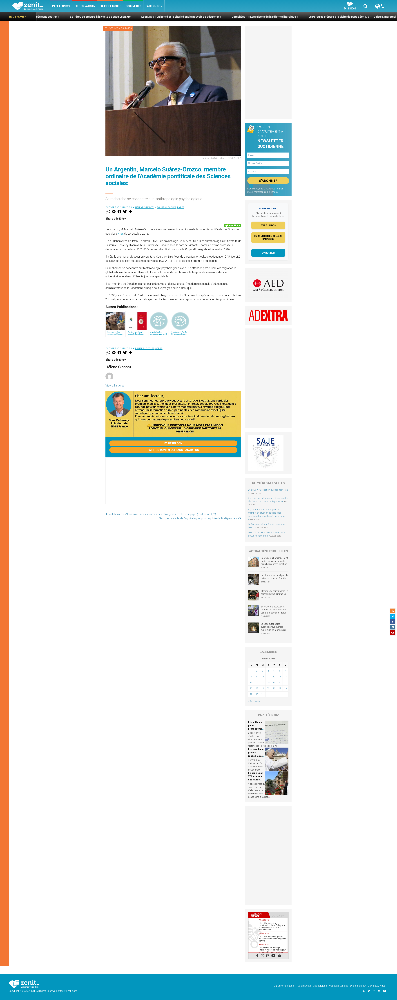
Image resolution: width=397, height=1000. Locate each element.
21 (285, 682)
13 (280, 676)
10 (262, 676)
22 (251, 688)
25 (268, 688)
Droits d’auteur (358, 985)
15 (251, 682)
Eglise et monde (110, 6)
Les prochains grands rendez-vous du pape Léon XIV (256, 756)
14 (285, 676)
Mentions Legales (338, 985)
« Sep (250, 701)
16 (257, 682)
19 (274, 682)
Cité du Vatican (85, 6)
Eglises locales (114, 28)
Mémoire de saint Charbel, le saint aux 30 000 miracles (274, 592)
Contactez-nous (376, 985)
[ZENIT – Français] (31, 6)
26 (274, 688)
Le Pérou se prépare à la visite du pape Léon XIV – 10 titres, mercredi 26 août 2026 (279, 16)
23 (257, 688)
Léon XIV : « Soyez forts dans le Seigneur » (369, 16)
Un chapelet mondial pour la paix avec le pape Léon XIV (274, 577)
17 (262, 682)
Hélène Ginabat (144, 207)
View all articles (114, 385)
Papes (128, 28)
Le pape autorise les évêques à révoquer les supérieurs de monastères (273, 627)
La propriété (304, 985)
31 (262, 694)
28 (285, 688)
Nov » (257, 701)
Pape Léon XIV (61, 6)
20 (280, 682)
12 (274, 676)
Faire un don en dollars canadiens (173, 450)
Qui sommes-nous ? (285, 985)
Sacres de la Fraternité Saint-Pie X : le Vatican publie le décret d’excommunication (274, 561)
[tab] (258, 915)
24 (262, 688)
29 (251, 694)
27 (280, 688)
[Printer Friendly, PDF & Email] (232, 225)
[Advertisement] (173, 484)
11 (268, 676)
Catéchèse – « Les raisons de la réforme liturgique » (183, 16)
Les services (320, 985)
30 (257, 694)
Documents (133, 6)
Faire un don (154, 6)
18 (268, 682)
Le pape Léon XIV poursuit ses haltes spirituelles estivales (255, 780)
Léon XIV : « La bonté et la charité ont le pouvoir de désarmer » (99, 16)
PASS (120, 233)
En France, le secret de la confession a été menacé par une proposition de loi (273, 609)
